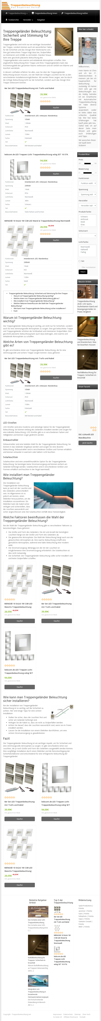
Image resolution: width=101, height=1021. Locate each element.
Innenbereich (30, 116)
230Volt (28, 186)
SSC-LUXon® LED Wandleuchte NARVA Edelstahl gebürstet (86, 436)
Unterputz (43, 116)
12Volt (27, 119)
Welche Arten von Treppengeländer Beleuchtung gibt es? (36, 298)
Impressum (57, 1014)
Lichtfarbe (83, 242)
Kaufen (56, 107)
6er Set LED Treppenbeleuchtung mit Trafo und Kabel (29, 88)
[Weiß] (87, 222)
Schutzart (83, 231)
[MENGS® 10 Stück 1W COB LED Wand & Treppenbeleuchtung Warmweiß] (20, 241)
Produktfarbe (85, 211)
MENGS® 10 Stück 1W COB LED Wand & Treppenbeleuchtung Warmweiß (37, 221)
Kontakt (82, 1017)
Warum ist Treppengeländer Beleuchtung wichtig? (34, 296)
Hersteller (83, 200)
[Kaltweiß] (87, 249)
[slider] (83, 163)
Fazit (15, 311)
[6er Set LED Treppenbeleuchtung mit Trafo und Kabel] (20, 103)
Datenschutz (68, 1014)
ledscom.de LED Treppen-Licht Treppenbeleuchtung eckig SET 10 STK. (36, 154)
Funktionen (84, 178)
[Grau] (87, 224)
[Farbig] (87, 252)
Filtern (83, 272)
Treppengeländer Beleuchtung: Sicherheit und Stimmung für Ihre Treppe (38, 293)
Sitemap (77, 1014)
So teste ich (57, 1017)
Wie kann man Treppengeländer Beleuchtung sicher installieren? (40, 308)
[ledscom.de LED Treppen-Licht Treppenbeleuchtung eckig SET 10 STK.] (20, 169)
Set (82, 261)
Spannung (83, 189)
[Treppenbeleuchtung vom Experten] (21, 6)
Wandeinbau (52, 116)
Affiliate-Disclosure (71, 1017)
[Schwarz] (87, 216)
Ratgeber (41, 20)
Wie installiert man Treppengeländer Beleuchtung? (34, 301)
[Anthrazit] (87, 219)
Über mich (86, 1014)
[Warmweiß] (87, 247)
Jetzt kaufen (87, 443)
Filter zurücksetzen (89, 267)
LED (37, 116)
